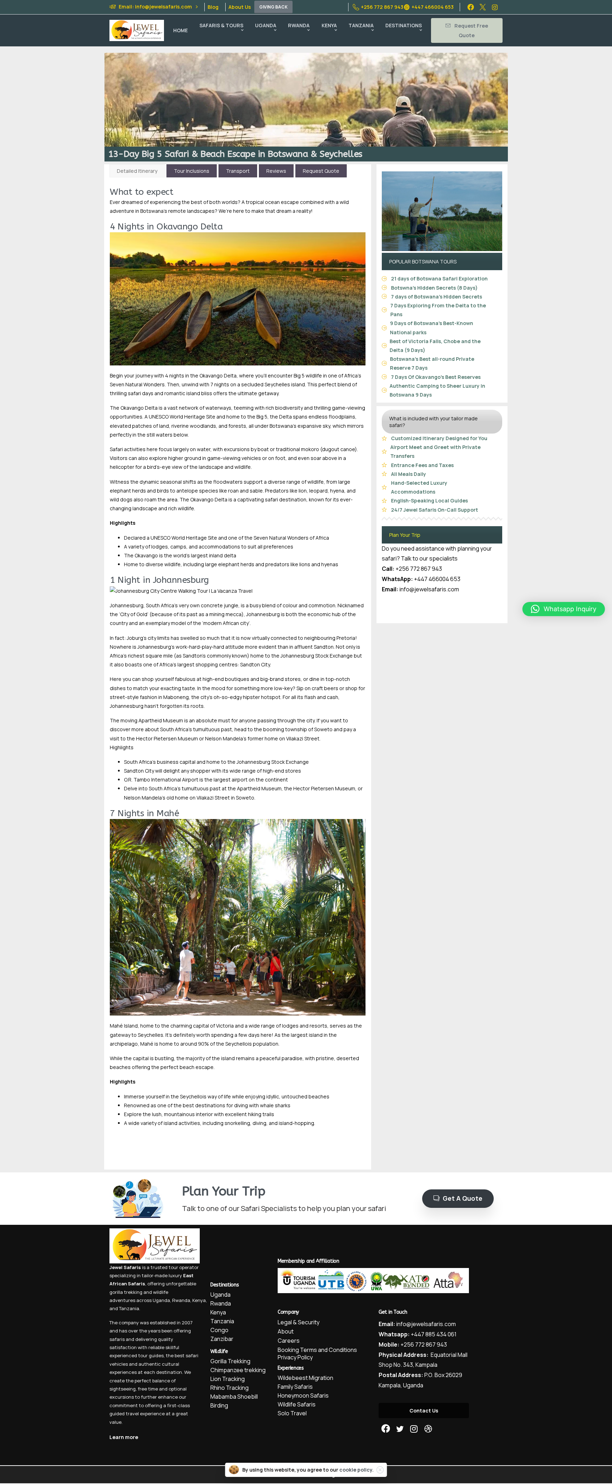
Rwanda (181, 1300)
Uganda (161, 1300)
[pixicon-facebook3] (386, 1429)
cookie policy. (356, 1469)
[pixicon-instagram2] (414, 1429)
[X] (483, 7)
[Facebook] (471, 7)
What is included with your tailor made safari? (433, 421)
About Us (239, 7)
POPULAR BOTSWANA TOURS (423, 261)
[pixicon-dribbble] (428, 1429)
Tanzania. (129, 1308)
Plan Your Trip (404, 534)
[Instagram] (495, 7)
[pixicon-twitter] (400, 1429)
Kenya (199, 1300)
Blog (213, 7)
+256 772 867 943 (382, 7)
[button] (563, 609)
